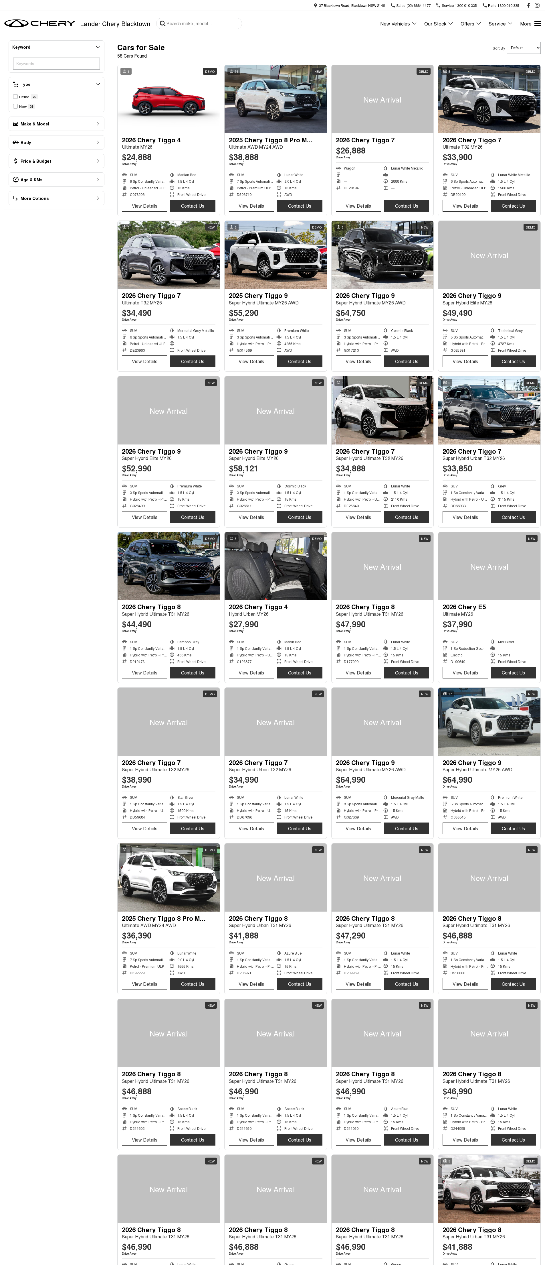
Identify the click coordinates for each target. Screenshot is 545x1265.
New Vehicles (395, 23)
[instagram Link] (537, 5)
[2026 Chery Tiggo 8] (169, 566)
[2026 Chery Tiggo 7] (383, 99)
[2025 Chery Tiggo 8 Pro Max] (276, 99)
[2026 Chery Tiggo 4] (169, 99)
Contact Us (192, 205)
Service (497, 23)
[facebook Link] (528, 5)
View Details (144, 205)
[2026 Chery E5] (489, 566)
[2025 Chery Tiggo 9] (276, 255)
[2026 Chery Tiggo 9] (383, 255)
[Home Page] (40, 23)
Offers (467, 23)
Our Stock (435, 23)
